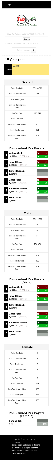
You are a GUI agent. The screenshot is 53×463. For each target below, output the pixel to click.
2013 (22, 59)
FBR (24, 453)
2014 (15, 59)
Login (9, 4)
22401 (16, 65)
